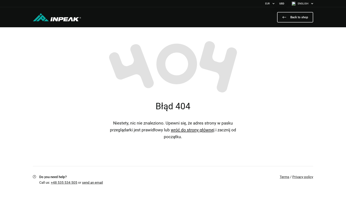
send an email (92, 182)
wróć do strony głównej (192, 130)
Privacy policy (302, 177)
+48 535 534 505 (64, 182)
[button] (302, 3)
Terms (284, 177)
